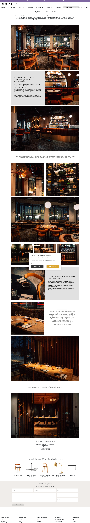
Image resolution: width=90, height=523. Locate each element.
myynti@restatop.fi (58, 521)
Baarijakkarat (3, 521)
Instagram (74, 521)
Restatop (39, 447)
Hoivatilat (43, 1)
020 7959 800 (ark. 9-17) (60, 519)
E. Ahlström (42, 449)
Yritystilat (49, 1)
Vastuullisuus (39, 521)
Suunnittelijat (62, 1)
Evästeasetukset (37, 266)
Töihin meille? (39, 519)
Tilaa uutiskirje (75, 519)
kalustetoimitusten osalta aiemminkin (39, 18)
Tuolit (2, 519)
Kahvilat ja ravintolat (29, 1)
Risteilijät (55, 1)
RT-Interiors (44, 20)
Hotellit (37, 1)
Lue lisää (32, 263)
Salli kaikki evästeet (52, 266)
